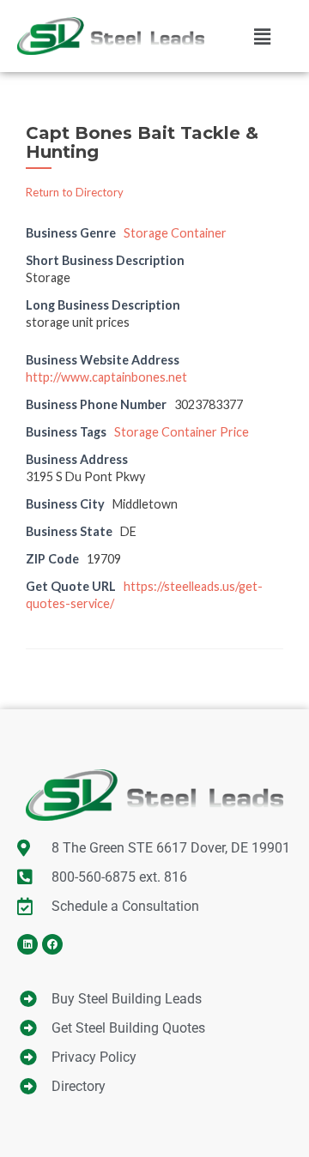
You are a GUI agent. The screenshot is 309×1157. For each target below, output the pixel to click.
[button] (262, 36)
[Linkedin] (27, 944)
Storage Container (175, 233)
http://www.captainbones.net (106, 377)
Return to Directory (75, 192)
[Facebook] (52, 944)
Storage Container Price (181, 432)
